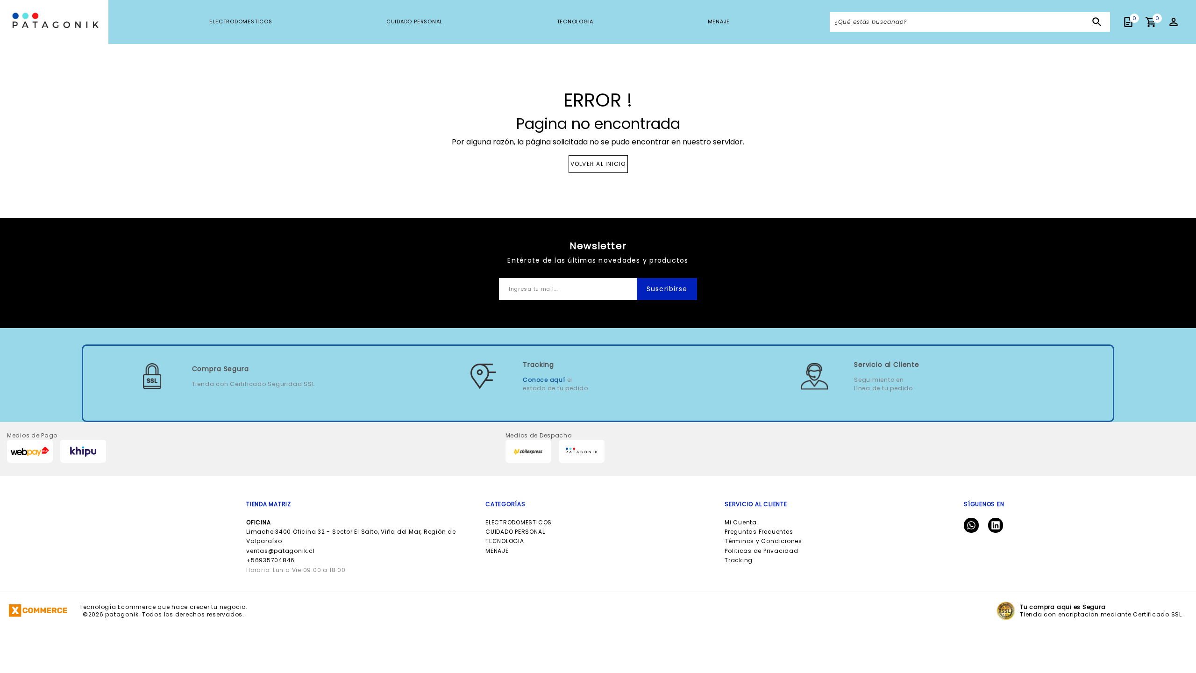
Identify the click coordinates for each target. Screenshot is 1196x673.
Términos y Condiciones (763, 541)
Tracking (739, 560)
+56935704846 (270, 560)
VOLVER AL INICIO (598, 164)
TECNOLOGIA (575, 21)
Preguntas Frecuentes (759, 532)
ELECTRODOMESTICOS (240, 21)
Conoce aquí (544, 380)
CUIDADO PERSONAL (414, 21)
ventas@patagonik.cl (280, 551)
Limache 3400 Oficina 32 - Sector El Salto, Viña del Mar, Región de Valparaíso (351, 531)
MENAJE (719, 21)
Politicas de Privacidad (761, 551)
